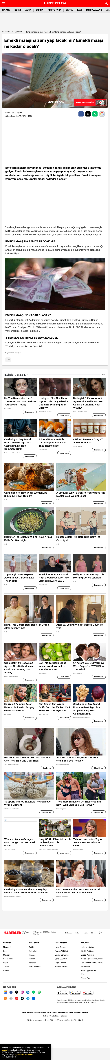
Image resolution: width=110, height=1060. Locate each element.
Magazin (6, 955)
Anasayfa (6, 32)
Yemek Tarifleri (61, 966)
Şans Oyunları (61, 959)
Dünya (6, 970)
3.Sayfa (6, 966)
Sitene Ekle (85, 978)
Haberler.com (61, 942)
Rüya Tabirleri (60, 962)
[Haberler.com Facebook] (11, 992)
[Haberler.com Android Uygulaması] (75, 993)
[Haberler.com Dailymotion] (33, 998)
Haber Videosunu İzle (85, 102)
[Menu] (3, 3)
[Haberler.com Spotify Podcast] (39, 992)
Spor (5, 951)
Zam (8, 360)
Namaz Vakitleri (61, 951)
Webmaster (85, 966)
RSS (83, 974)
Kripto (5, 962)
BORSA (39, 10)
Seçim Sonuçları (62, 955)
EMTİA (69, 10)
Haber (45, 1016)
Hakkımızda (68, 933)
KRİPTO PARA (54, 10)
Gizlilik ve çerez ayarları (36, 1020)
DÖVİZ (17, 10)
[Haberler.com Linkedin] (28, 992)
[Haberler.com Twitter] (16, 992)
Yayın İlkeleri (101, 933)
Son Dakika (8, 959)
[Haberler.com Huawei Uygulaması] (88, 993)
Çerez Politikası (87, 955)
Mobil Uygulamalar (88, 970)
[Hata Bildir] (49, 1020)
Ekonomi (6, 947)
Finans (32, 955)
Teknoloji (32, 951)
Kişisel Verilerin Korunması (92, 959)
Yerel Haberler (35, 966)
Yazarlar (32, 962)
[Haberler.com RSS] (5, 998)
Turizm (32, 959)
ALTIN (28, 10)
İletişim (86, 933)
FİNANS (6, 10)
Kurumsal (85, 942)
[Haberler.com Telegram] (28, 998)
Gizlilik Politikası (87, 951)
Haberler (7, 942)
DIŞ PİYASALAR (94, 10)
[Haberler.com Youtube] (16, 998)
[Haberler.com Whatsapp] (33, 992)
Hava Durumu (61, 947)
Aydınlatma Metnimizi (24, 1054)
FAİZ (79, 10)
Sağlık (31, 947)
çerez (4, 1050)
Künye (93, 933)
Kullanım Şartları (87, 947)
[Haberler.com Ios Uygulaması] (62, 993)
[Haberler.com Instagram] (22, 992)
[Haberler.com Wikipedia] (11, 998)
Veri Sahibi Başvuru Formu (92, 962)
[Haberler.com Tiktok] (22, 998)
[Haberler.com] (16, 933)
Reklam (78, 933)
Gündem (18, 32)
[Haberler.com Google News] (5, 992)
